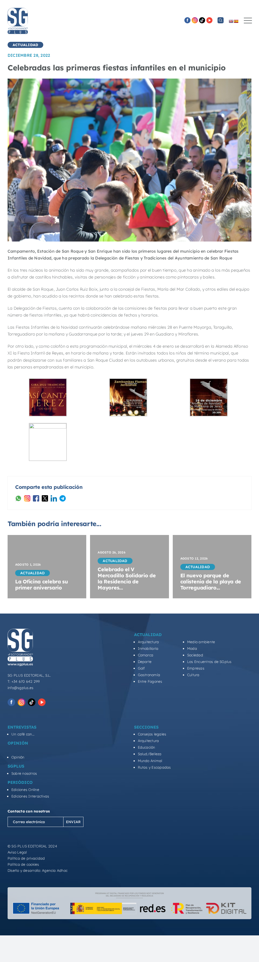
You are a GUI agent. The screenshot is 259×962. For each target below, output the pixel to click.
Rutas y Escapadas (154, 767)
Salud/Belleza (150, 754)
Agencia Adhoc (55, 870)
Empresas (195, 668)
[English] (231, 21)
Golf (141, 668)
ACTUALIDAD (25, 45)
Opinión (18, 757)
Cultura (193, 675)
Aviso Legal (17, 852)
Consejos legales (152, 734)
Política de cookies (23, 864)
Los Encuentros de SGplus (209, 661)
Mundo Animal (150, 760)
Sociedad (195, 655)
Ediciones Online (25, 789)
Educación (146, 747)
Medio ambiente (201, 642)
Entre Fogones (150, 681)
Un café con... (22, 734)
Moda (192, 648)
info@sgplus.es (20, 688)
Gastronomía (149, 675)
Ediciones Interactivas (30, 796)
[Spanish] (236, 21)
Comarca (146, 655)
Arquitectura (148, 642)
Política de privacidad (26, 858)
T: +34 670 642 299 (24, 681)
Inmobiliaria (148, 648)
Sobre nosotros (24, 773)
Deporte (145, 661)
